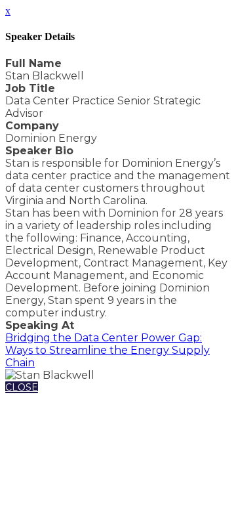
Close (21, 387)
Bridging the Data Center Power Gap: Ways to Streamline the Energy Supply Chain (107, 350)
